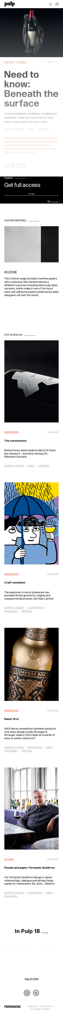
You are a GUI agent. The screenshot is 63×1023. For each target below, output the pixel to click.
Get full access (22, 185)
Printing (44, 466)
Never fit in (11, 719)
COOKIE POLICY (32, 1006)
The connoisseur (15, 440)
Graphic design (14, 466)
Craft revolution (14, 582)
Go (48, 201)
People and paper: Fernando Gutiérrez (29, 867)
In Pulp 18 (27, 931)
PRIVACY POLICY (46, 1006)
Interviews (35, 747)
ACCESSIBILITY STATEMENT (40, 1009)
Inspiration (11, 432)
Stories (9, 859)
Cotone (11, 272)
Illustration (35, 607)
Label (31, 466)
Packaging (10, 611)
